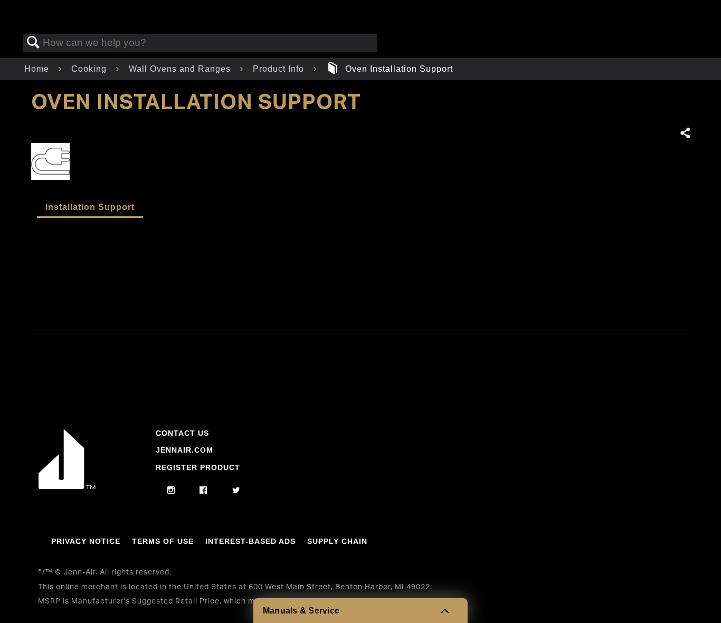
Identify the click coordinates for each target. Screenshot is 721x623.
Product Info (280, 68)
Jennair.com (184, 450)
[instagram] (171, 490)
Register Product (198, 467)
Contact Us (182, 433)
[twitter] (236, 490)
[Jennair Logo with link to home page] (67, 486)
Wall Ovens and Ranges (181, 68)
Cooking (90, 68)
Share (684, 133)
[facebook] (203, 490)
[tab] (90, 207)
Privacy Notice (85, 541)
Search (33, 43)
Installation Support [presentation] (90, 207)
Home (38, 68)
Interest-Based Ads (250, 541)
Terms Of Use (163, 541)
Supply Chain (337, 541)
